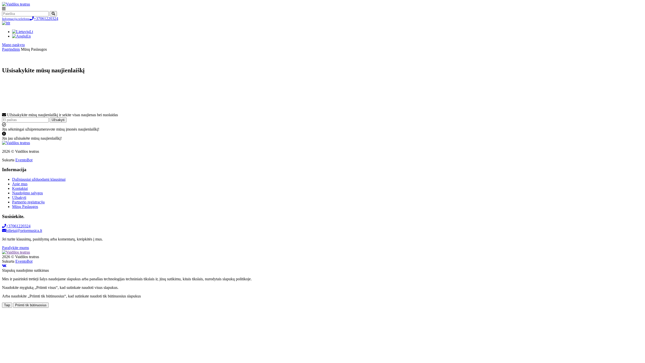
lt (9, 23)
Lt (31, 31)
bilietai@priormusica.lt (24, 230)
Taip (7, 305)
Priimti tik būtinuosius (31, 305)
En (28, 36)
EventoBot (24, 160)
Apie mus (19, 184)
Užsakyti (58, 120)
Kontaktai (20, 188)
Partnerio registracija (28, 202)
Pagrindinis (11, 49)
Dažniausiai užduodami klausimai (39, 179)
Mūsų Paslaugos (25, 206)
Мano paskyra (13, 45)
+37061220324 (30, 18)
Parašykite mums (15, 248)
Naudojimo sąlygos (27, 193)
